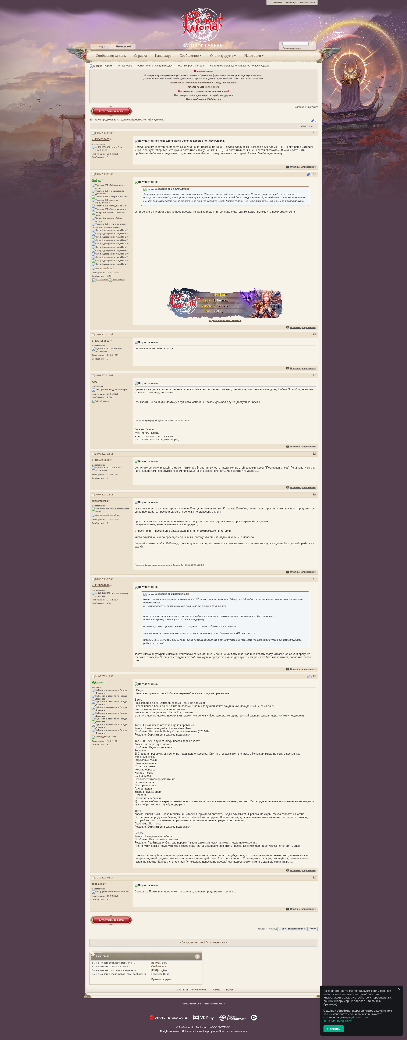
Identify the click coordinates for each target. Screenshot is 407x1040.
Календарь (163, 56)
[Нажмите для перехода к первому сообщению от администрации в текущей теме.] (314, 121)
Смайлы (156, 966)
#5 (314, 453)
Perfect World (124, 65)
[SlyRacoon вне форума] (104, 737)
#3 (314, 334)
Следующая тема (215, 942)
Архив (216, 989)
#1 (314, 132)
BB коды (156, 962)
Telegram (216, 99)
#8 (314, 676)
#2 (314, 174)
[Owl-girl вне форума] (103, 268)
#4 (314, 375)
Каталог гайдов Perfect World (203, 87)
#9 (314, 877)
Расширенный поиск (292, 48)
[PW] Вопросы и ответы (191, 65)
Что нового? (123, 46)
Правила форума (203, 71)
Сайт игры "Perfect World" (192, 989)
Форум (101, 46)
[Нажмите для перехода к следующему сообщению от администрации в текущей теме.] (310, 174)
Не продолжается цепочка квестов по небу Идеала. (131, 119)
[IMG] (154, 970)
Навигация (252, 56)
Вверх (313, 929)
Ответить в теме (111, 111)
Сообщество (189, 56)
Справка (140, 56)
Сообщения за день (111, 56)
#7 (314, 579)
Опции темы (306, 126)
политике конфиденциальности (345, 1019)
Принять (333, 1029)
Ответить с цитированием (303, 167)
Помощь (291, 2)
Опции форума (221, 56)
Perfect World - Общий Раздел (155, 65)
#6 (314, 494)
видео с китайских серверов (225, 320)
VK (208, 99)
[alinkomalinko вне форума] (106, 515)
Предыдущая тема (192, 942)
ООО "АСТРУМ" (220, 1027)
